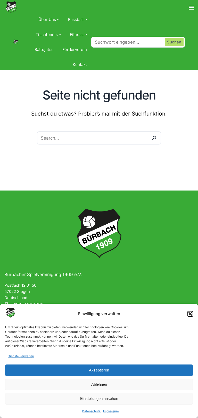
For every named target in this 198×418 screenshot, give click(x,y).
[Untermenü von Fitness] (86, 34)
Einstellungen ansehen (99, 398)
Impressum (111, 411)
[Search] (154, 138)
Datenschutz (91, 411)
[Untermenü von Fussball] (86, 19)
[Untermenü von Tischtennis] (60, 34)
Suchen (174, 42)
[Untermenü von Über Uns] (58, 19)
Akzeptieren (99, 370)
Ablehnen (99, 384)
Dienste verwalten (21, 356)
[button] (190, 313)
